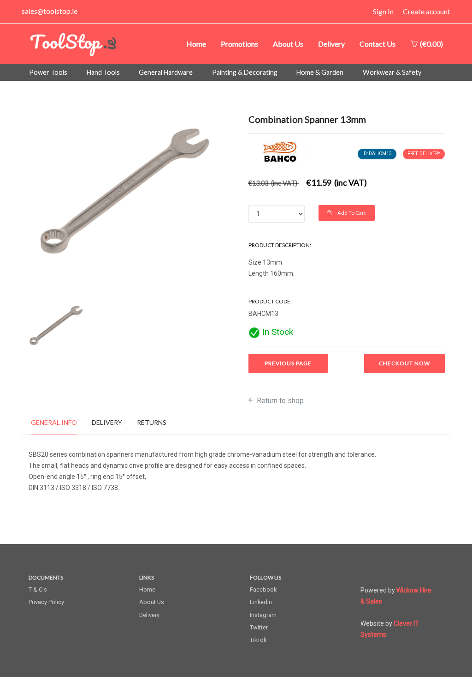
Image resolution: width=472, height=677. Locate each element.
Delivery (331, 43)
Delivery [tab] (107, 422)
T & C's (38, 589)
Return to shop (279, 400)
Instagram (263, 614)
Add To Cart (351, 212)
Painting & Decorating (244, 72)
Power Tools (48, 72)
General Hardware (166, 72)
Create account (426, 11)
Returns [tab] (151, 422)
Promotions (239, 43)
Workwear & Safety (392, 72)
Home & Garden (319, 72)
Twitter (259, 627)
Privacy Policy (46, 601)
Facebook (263, 589)
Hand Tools (103, 72)
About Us (288, 43)
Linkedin (261, 601)
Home (196, 43)
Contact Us (377, 43)
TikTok (258, 639)
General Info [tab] (54, 422)
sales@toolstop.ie (49, 11)
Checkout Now (404, 363)
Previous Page (288, 363)
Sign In (383, 11)
